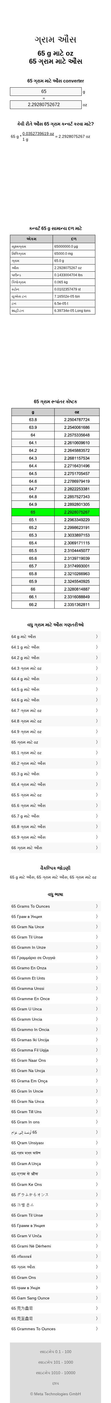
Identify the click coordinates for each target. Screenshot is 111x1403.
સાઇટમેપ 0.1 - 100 (55, 1351)
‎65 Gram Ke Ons (26, 1184)
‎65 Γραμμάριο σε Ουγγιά (33, 957)
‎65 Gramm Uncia (26, 1019)
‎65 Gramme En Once (30, 998)
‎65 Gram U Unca (26, 1009)
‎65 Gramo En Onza (28, 968)
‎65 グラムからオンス (30, 1194)
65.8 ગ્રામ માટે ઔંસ (28, 826)
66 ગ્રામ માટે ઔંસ (26, 847)
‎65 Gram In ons (25, 1122)
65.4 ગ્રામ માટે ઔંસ (28, 784)
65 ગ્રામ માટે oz (24, 742)
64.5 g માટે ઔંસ (25, 689)
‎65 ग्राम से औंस (24, 1174)
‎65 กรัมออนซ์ (21, 1256)
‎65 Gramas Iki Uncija (30, 1039)
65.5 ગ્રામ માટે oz (26, 795)
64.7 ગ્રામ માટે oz (26, 710)
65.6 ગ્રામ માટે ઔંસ (28, 805)
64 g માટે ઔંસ (23, 636)
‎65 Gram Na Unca (27, 1101)
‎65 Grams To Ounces (30, 906)
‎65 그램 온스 (22, 1205)
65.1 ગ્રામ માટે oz (26, 752)
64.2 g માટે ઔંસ (25, 657)
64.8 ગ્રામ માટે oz (26, 721)
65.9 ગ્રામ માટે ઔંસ (28, 837)
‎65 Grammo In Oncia (30, 1029)
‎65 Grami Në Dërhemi (31, 1246)
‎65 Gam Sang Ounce (30, 1298)
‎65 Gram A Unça (26, 1163)
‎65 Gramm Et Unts (28, 978)
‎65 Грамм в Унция (28, 1225)
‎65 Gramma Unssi (27, 988)
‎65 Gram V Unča (26, 1236)
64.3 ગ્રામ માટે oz (26, 668)
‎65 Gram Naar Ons (28, 1060)
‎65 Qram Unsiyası (27, 1142)
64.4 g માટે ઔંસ (25, 679)
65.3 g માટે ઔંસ (25, 774)
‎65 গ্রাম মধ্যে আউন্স (25, 1153)
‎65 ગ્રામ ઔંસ (23, 1267)
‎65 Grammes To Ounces (33, 1329)
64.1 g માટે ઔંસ (25, 647)
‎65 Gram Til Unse (27, 937)
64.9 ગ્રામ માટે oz (26, 731)
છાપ (55, 1383)
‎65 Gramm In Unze (28, 947)
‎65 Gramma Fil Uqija (30, 1050)
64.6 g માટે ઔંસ (25, 700)
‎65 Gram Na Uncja (28, 1070)
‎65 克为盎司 (22, 1308)
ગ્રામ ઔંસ (56, 39)
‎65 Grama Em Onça (29, 1081)
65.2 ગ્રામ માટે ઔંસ (28, 763)
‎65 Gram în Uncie (27, 1091)
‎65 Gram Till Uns (26, 1111)
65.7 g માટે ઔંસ (25, 816)
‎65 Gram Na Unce (27, 926)
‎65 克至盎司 (22, 1318)
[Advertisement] (55, 14)
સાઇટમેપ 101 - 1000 (55, 1362)
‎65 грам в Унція (25, 1287)
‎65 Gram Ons (23, 1277)
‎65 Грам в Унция (26, 916)
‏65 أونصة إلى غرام (24, 1132)
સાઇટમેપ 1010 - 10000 (55, 1372)
